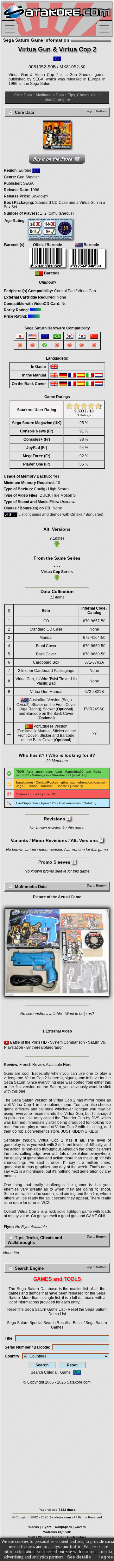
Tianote (61, 786)
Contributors (76, 1537)
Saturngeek (40, 775)
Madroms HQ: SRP (57, 1532)
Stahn (20, 794)
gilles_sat (68, 782)
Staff (31, 1537)
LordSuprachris (27, 803)
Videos (33, 1527)
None (61, 297)
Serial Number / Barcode (27, 1347)
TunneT (33, 794)
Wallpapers (63, 1527)
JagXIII (21, 786)
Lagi (58, 771)
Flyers (47, 1527)
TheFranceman (70, 803)
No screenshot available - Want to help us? (57, 1014)
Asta (30, 771)
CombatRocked (47, 782)
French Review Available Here (45, 1064)
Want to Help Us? (51, 1537)
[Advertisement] (57, 1442)
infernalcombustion (91, 782)
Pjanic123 (48, 803)
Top (89, 111)
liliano (33, 786)
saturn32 (22, 775)
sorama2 (47, 786)
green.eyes (44, 771)
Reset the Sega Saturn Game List (36, 1309)
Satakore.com (79, 1382)
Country (12, 1356)
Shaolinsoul (60, 775)
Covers (80, 1527)
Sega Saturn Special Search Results (38, 1323)
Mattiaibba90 (74, 771)
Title (8, 1338)
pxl (88, 771)
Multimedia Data (50, 95)
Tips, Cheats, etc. (82, 95)
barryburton (24, 782)
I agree (105, 1556)
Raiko (97, 771)
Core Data (23, 95)
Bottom (101, 111)
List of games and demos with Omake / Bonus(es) (60, 514)
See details (79, 1556)
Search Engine (57, 99)
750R (20, 771)
